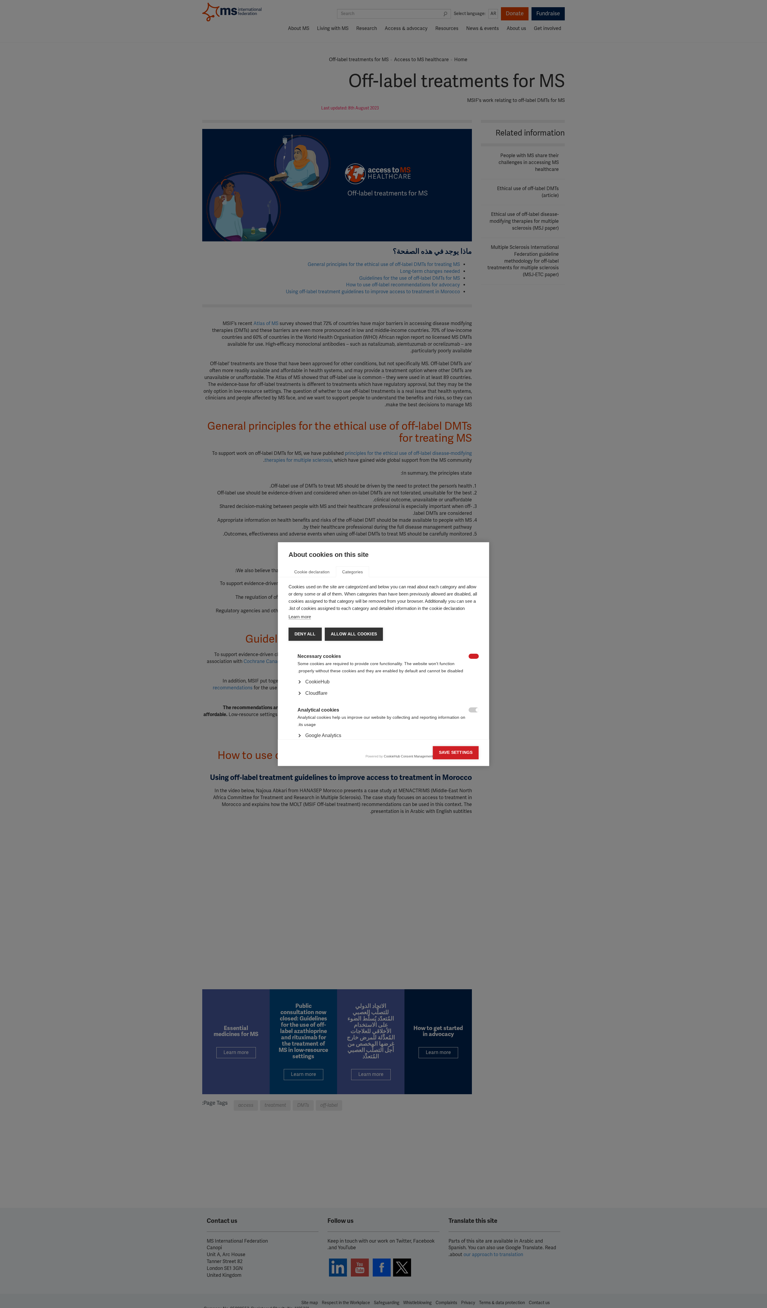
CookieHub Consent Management (408, 756)
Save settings (456, 752)
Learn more (300, 616)
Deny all (305, 634)
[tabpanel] (384, 698)
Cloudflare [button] (316, 693)
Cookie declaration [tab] (312, 571)
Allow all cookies (353, 634)
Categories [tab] (352, 571)
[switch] (477, 657)
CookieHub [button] (317, 681)
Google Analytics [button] (323, 735)
